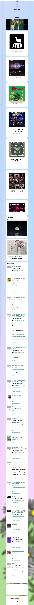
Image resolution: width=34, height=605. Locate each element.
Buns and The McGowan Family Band (18, 551)
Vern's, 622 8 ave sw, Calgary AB (18, 555)
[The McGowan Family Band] (9, 281)
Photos (17, 11)
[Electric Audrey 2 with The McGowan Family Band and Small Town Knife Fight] (9, 511)
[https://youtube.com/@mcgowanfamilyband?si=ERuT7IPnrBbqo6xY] (12, 598)
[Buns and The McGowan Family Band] (9, 554)
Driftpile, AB (15, 399)
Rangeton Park (15, 410)
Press (17, 14)
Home (17, 1)
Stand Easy (14, 524)
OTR (13, 564)
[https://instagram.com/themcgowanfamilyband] (22, 598)
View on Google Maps (16, 274)
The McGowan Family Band (18, 278)
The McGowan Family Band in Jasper (19, 348)
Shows (17, 6)
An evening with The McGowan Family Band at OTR (19, 448)
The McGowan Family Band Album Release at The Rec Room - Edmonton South (18, 316)
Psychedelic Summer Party (18, 365)
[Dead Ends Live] (9, 542)
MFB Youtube (17, 77)
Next (25, 581)
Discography (17, 9)
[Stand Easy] (9, 528)
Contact (17, 17)
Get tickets (15, 290)
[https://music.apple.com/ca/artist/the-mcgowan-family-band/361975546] (18, 598)
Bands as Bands (16, 497)
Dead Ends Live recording (17, 195)
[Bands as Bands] (9, 498)
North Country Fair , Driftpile (18, 270)
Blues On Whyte (16, 422)
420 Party (14, 436)
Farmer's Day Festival (17, 407)
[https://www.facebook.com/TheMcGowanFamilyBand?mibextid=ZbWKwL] (20, 598)
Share (14, 273)
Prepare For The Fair (17, 418)
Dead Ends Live (15, 538)
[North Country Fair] (9, 399)
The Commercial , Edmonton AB (18, 516)
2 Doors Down (15, 439)
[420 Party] (9, 441)
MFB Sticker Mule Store (17, 103)
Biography (17, 4)
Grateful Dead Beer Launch (18, 462)
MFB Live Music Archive (17, 51)
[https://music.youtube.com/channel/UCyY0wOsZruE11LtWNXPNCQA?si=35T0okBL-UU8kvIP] (14, 598)
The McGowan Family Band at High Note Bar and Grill (19, 381)
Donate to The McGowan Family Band (17, 590)
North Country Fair (16, 267)
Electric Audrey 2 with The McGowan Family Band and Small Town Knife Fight (18, 511)
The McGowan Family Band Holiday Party (18, 483)
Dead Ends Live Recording (17, 133)
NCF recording (17, 165)
